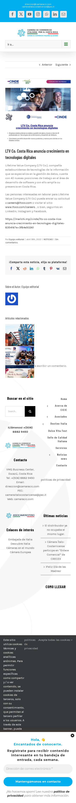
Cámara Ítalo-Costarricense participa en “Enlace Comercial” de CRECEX (15, 357)
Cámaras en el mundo (20, 548)
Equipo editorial (16, 239)
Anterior (47, 64)
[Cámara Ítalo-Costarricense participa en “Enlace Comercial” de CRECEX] (19, 357)
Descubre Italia (20, 543)
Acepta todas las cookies (55, 640)
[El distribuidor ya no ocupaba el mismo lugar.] (19, 335)
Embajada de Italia (20, 539)
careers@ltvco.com (19, 202)
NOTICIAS (48, 239)
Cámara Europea (20, 552)
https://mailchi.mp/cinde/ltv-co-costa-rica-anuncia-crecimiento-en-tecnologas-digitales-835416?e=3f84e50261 (35, 223)
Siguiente (61, 64)
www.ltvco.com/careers (20, 207)
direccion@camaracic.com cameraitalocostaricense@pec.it (38, 5)
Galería (24, 335)
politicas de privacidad (56, 479)
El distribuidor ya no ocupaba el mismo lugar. (15, 335)
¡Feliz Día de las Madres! (56, 569)
